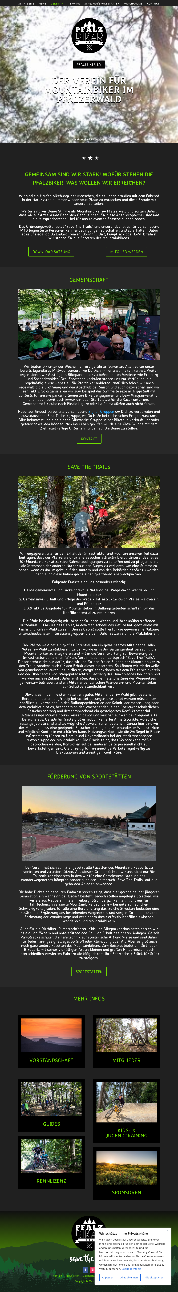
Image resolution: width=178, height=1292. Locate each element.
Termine (74, 3)
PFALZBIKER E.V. (89, 64)
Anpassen (108, 1277)
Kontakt (153, 3)
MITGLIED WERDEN (126, 251)
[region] (133, 1256)
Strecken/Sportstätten (101, 3)
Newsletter (72, 1275)
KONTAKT (89, 438)
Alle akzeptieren (154, 1277)
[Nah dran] (167, 1231)
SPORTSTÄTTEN (89, 971)
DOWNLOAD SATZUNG (51, 251)
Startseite (26, 3)
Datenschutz (90, 1275)
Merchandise (133, 3)
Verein (55, 3)
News (42, 3)
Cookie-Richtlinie (131, 1268)
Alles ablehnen (129, 1277)
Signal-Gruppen (101, 411)
